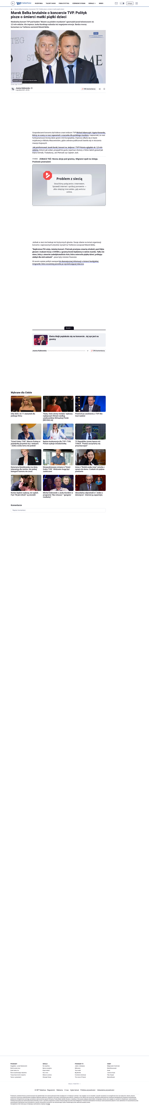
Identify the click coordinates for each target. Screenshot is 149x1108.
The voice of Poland (80, 1077)
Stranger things (47, 1077)
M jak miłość (46, 1070)
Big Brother (78, 1072)
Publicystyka (64, 3)
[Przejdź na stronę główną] (13, 5)
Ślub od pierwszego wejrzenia (18, 1072)
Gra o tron (45, 1072)
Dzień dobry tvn (14, 1070)
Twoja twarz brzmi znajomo (18, 1075)
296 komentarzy (89, 89)
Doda (108, 1070)
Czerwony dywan (78, 3)
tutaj (48, 1104)
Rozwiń (68, 328)
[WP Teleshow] (26, 3)
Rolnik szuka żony (15, 1068)
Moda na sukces (47, 1075)
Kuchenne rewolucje (80, 1075)
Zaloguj (130, 3)
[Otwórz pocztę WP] (116, 3)
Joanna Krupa (111, 1072)
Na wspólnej (46, 1066)
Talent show (51, 3)
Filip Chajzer (110, 1075)
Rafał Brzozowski (111, 1068)
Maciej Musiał (111, 1077)
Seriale (91, 3)
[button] (122, 3)
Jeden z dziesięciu (80, 1066)
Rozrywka (39, 3)
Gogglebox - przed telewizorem (18, 1066)
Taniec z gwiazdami (15, 1077)
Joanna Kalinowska (23, 88)
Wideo (101, 3)
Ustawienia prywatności (105, 1090)
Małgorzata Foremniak (113, 1066)
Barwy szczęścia (47, 1068)
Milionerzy (77, 1068)
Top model (78, 1070)
